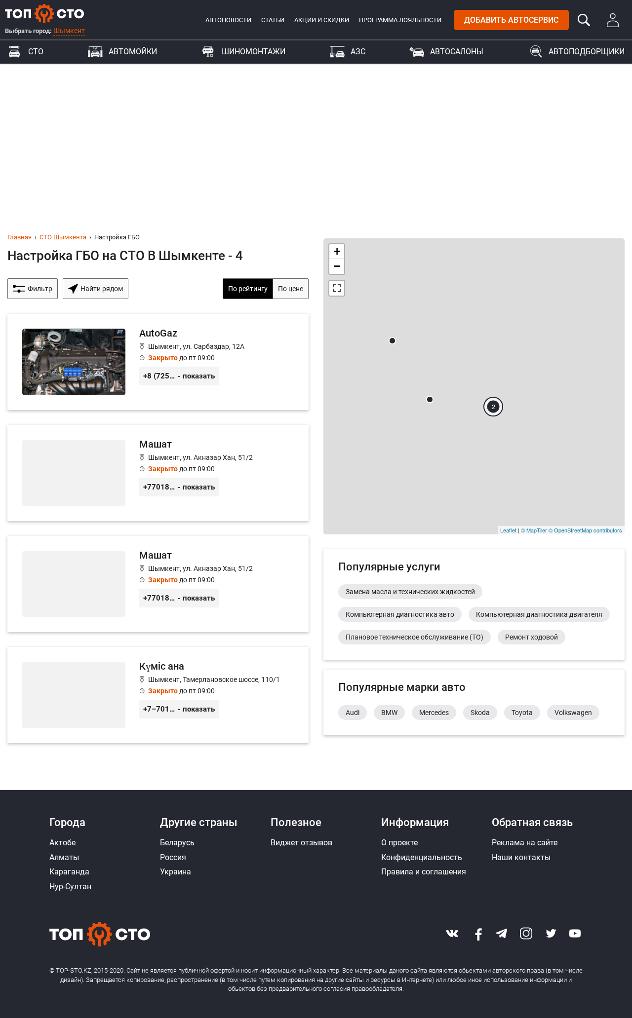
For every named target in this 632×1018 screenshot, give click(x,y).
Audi (352, 712)
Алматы (64, 857)
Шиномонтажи (253, 51)
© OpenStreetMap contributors (585, 530)
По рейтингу (248, 289)
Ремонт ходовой (531, 637)
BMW (389, 712)
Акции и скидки (321, 20)
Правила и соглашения (423, 871)
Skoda (480, 712)
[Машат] (158, 473)
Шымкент (69, 31)
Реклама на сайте (524, 842)
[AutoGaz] (158, 362)
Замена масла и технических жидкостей (410, 592)
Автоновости (228, 20)
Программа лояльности (400, 20)
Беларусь (177, 842)
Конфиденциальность (421, 857)
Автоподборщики (587, 51)
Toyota (522, 712)
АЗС (358, 51)
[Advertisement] (316, 138)
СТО (35, 51)
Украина (175, 871)
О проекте (399, 842)
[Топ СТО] (44, 13)
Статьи (272, 20)
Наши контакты (521, 857)
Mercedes (434, 712)
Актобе (62, 842)
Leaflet (508, 530)
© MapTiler (534, 530)
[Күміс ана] (158, 695)
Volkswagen (573, 712)
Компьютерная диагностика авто (400, 614)
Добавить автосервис (511, 20)
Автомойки (133, 51)
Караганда (69, 871)
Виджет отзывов (301, 842)
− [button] (337, 266)
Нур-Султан (70, 886)
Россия (173, 857)
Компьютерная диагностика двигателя (539, 614)
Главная (19, 237)
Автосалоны (456, 51)
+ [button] (337, 251)
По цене (290, 289)
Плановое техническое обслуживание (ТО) (414, 637)
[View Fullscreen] (336, 288)
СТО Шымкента (63, 237)
